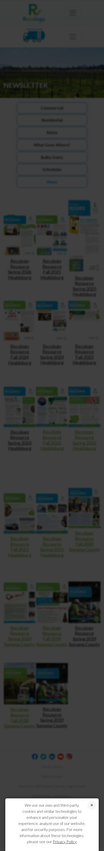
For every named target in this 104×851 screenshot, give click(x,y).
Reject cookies (91, 805)
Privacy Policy (65, 841)
